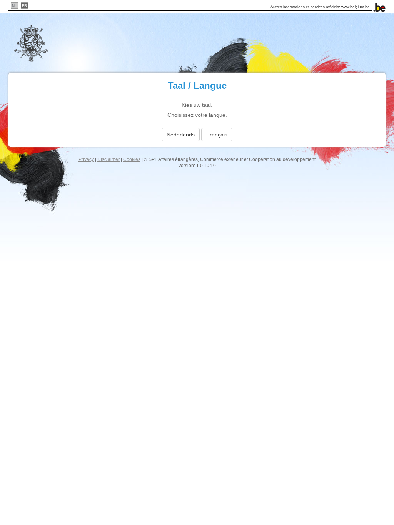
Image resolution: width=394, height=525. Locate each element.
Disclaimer (108, 159)
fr (24, 5)
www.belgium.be (355, 7)
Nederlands (181, 134)
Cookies (131, 159)
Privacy (86, 159)
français (216, 134)
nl (14, 5)
